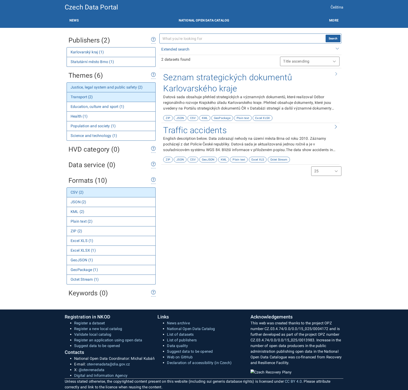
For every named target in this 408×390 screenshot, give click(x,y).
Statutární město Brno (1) (92, 61)
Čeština (337, 7)
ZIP (168, 118)
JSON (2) (78, 202)
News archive (178, 323)
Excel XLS (257, 159)
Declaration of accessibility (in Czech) (199, 362)
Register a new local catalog (98, 328)
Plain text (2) (82, 221)
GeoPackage (222, 118)
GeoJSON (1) (82, 260)
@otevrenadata (92, 370)
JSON (180, 118)
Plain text (243, 118)
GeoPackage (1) (84, 269)
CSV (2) (77, 192)
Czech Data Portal (91, 7)
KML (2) (77, 211)
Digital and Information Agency (101, 375)
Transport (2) (82, 97)
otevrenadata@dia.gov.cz (108, 364)
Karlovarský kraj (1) (87, 52)
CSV (193, 118)
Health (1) (79, 116)
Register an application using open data (108, 340)
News (74, 20)
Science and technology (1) (94, 135)
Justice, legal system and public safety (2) (107, 87)
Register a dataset (89, 323)
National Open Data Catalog (191, 328)
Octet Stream (278, 159)
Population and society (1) (93, 126)
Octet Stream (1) (85, 279)
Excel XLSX (262, 118)
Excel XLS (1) (82, 240)
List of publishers (182, 340)
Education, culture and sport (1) (97, 106)
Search (333, 38)
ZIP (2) (76, 231)
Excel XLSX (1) (83, 250)
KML (205, 118)
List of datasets (180, 334)
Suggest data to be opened (97, 345)
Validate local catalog (92, 334)
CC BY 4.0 (293, 381)
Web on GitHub (180, 357)
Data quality (177, 345)
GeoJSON (208, 159)
